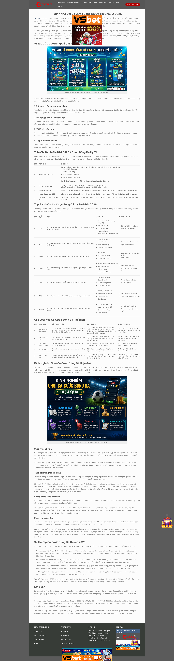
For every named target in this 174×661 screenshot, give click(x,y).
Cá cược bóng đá (40, 18)
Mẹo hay (61, 6)
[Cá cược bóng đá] (44, 5)
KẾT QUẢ (84, 2)
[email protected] (100, 638)
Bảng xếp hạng (72, 2)
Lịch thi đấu (92, 2)
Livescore (102, 2)
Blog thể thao (113, 2)
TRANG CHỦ (61, 2)
